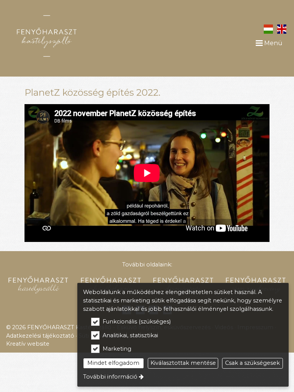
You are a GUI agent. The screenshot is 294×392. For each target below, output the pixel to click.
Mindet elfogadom (113, 362)
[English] (281, 28)
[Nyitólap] (67, 36)
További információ (110, 376)
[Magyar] (268, 28)
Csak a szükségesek (252, 362)
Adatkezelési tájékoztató (40, 335)
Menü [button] (273, 43)
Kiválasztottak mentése (183, 362)
